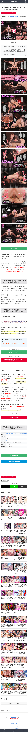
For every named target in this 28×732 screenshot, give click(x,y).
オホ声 (22, 434)
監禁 (21, 433)
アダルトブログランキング (14, 728)
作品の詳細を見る (14, 455)
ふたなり (10, 433)
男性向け (8, 434)
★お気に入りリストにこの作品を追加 (8, 12)
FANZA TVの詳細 (14, 417)
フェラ (16, 433)
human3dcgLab (14, 16)
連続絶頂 (15, 434)
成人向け (11, 434)
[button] (22, 486)
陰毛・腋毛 (24, 433)
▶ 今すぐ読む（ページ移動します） (14, 352)
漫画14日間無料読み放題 (14, 461)
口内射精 (19, 434)
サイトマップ (14, 723)
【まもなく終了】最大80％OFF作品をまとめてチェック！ (15, 360)
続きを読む (14, 248)
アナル (19, 433)
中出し (13, 433)
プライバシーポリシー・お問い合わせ (14, 721)
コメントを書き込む (14, 703)
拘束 (7, 433)
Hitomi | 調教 (13, 717)
